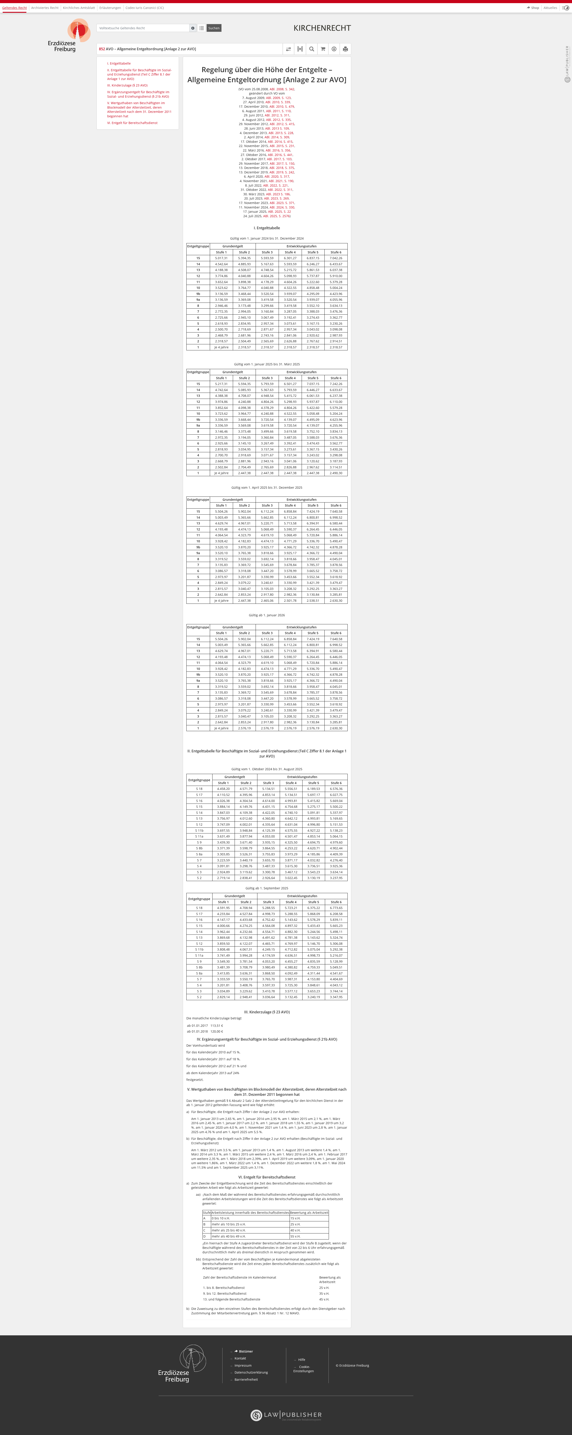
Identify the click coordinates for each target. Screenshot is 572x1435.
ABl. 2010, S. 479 (281, 106)
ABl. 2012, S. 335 (278, 120)
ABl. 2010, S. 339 (277, 102)
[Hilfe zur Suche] (192, 28)
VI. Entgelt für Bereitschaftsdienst (132, 123)
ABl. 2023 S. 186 (278, 194)
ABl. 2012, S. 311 (277, 115)
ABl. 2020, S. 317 (277, 176)
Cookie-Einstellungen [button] (303, 1369)
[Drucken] (345, 49)
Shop (535, 8)
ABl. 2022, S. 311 (280, 189)
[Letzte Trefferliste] (201, 28)
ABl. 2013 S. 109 (277, 128)
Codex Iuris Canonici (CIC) (145, 8)
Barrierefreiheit (246, 1379)
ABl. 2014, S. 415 (280, 141)
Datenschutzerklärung (251, 1372)
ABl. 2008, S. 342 (282, 89)
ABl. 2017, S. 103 (279, 159)
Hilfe (301, 1359)
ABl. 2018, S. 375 (281, 168)
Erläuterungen (110, 8)
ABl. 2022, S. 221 (275, 185)
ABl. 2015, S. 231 (282, 146)
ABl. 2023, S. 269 (276, 198)
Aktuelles (550, 8)
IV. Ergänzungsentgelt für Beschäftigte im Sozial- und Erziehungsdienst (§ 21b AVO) (138, 94)
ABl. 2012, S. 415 (282, 124)
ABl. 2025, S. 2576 (276, 216)
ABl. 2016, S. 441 (280, 155)
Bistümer (246, 1351)
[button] (565, 8)
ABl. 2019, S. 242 (281, 172)
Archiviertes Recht (45, 8)
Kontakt (240, 1358)
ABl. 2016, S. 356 (278, 150)
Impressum (243, 1365)
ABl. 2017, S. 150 (282, 163)
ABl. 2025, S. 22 (279, 211)
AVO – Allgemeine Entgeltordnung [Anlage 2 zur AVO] (147, 48)
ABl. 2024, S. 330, (282, 207)
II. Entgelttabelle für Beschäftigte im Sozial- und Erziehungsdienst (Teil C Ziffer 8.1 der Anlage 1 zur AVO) (139, 74)
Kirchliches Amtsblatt (79, 8)
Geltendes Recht (14, 8)
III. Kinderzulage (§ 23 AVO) (127, 85)
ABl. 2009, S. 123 (278, 98)
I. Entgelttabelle (119, 63)
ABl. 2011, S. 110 (278, 111)
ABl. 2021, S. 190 (281, 181)
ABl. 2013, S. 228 (281, 133)
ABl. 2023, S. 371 (282, 203)
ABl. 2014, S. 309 (277, 137)
